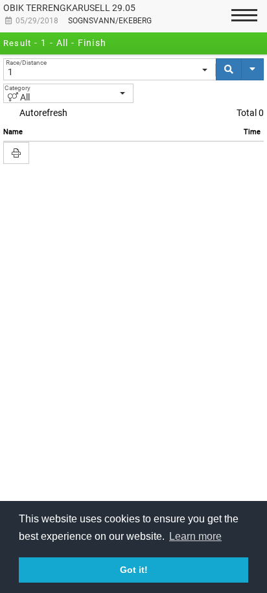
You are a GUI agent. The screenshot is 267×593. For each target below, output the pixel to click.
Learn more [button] (195, 536)
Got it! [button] (134, 569)
